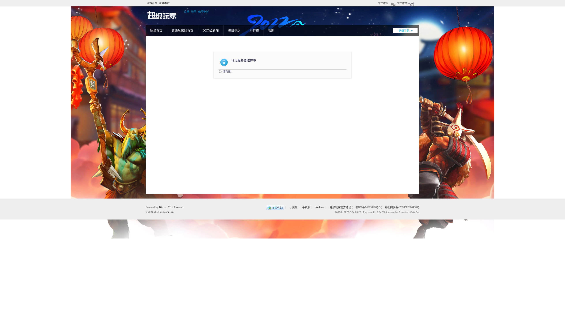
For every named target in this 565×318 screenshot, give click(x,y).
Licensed (178, 207)
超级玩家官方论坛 (340, 207)
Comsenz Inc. (167, 212)
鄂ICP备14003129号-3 (368, 207)
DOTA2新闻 (211, 30)
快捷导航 (404, 30)
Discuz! (163, 207)
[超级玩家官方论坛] (162, 19)
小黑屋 (294, 207)
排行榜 (254, 30)
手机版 (306, 207)
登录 (193, 11)
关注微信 (383, 3)
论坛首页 (156, 30)
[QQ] (275, 207)
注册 (186, 11)
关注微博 (402, 3)
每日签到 (234, 30)
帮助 (271, 30)
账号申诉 (203, 11)
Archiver (319, 207)
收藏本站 (164, 3)
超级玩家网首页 (182, 30)
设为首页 (152, 3)
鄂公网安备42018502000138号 (401, 207)
